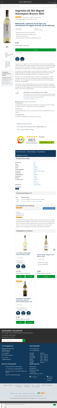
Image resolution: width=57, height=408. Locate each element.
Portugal (36, 167)
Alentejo (35, 169)
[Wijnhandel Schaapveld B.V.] (25, 1)
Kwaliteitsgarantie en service (36, 373)
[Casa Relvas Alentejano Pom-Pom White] (25, 243)
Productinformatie (21, 151)
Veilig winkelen (26, 385)
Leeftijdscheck (19, 386)
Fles (20, 276)
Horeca (33, 385)
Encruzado (36, 183)
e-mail (10, 83)
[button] (22, 59)
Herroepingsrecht (35, 386)
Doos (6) (36, 50)
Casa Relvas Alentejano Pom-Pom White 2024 (23, 253)
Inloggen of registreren (8, 385)
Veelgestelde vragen (34, 370)
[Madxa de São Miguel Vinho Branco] (46, 243)
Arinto (35, 181)
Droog (35, 166)
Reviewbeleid (33, 371)
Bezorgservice (33, 368)
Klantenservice (33, 366)
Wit (34, 164)
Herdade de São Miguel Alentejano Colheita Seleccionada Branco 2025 (24, 300)
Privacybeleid (27, 386)
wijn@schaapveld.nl (6, 359)
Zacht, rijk (19, 304)
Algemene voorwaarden (47, 385)
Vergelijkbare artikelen (21, 155)
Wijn (35, 162)
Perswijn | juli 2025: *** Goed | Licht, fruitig (31, 201)
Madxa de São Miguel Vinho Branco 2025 (45, 255)
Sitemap (38, 385)
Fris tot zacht (20, 257)
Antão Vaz (36, 179)
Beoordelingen (41, 151)
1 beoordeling (26, 17)
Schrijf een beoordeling (35, 17)
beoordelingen (43, 398)
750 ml (35, 176)
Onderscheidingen (31, 151)
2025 (35, 172)
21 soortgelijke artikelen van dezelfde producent (26, 19)
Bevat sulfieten (37, 184)
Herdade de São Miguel (39, 171)
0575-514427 (5, 82)
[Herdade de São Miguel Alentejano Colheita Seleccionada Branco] (25, 289)
